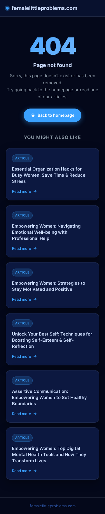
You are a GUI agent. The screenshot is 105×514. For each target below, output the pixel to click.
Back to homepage (56, 115)
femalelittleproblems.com (44, 8)
